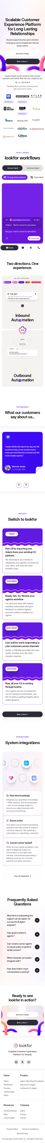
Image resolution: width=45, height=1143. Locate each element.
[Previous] (19, 485)
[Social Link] (16, 1062)
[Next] (26, 485)
